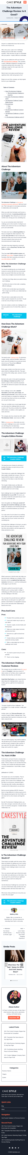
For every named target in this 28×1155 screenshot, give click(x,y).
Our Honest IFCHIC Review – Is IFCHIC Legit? (7, 931)
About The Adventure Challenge (13, 91)
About (2, 1109)
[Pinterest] (15, 1148)
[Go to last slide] (6, 965)
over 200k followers (6, 259)
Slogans (4, 1074)
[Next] (21, 965)
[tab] (10, 980)
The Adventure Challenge (11, 61)
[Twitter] (18, 1148)
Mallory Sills (10, 17)
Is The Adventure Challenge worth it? (14, 117)
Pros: (9, 106)
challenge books (15, 357)
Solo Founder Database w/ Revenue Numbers (13, 1118)
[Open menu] (25, 2)
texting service (10, 422)
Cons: (9, 108)
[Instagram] (12, 1148)
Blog (2, 1106)
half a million (10, 255)
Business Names (6, 1070)
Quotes (4, 1077)
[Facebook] (9, 1148)
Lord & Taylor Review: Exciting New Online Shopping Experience (20, 933)
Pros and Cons (9, 104)
